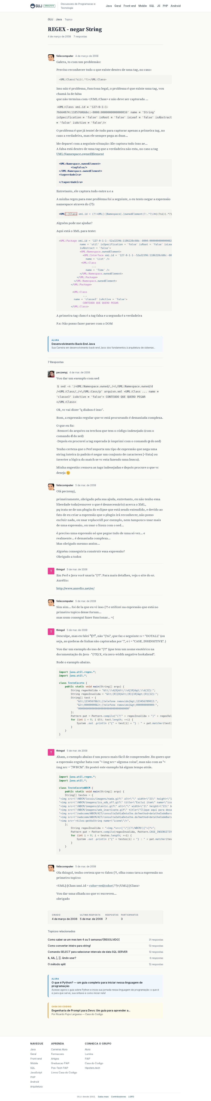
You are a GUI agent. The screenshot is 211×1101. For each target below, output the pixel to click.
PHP (165, 5)
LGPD (131, 1096)
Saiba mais (103, 1096)
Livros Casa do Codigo (64, 1072)
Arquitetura (36, 1086)
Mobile (142, 5)
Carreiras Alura (59, 1049)
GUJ (50, 19)
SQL (151, 5)
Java (109, 5)
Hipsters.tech (92, 1067)
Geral (117, 5)
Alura (87, 1049)
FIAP (87, 1058)
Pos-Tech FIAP (59, 1067)
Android (176, 5)
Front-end (36, 1058)
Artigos (55, 1058)
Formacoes (57, 1054)
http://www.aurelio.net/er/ (75, 588)
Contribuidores (118, 1096)
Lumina (89, 1054)
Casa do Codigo (94, 1063)
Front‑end (130, 5)
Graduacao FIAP (60, 1063)
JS (158, 5)
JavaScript (36, 1072)
